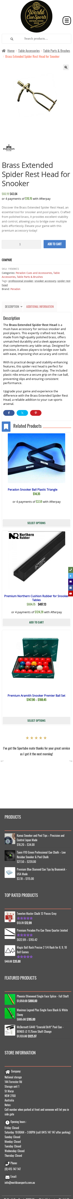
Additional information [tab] (40, 306)
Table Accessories (29, 50)
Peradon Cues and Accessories (34, 273)
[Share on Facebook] (9, 413)
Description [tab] (12, 306)
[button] (66, 67)
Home (11, 50)
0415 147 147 (48, 1132)
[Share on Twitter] (22, 413)
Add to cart (55, 244)
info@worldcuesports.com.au (20, 1182)
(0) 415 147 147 (13, 1168)
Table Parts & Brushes (56, 50)
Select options (36, 523)
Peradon (15, 289)
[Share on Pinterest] (35, 413)
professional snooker (21, 281)
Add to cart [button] (36, 622)
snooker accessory (45, 281)
